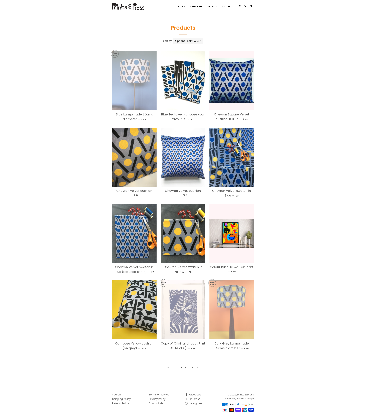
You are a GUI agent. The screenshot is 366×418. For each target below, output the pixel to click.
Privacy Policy (157, 399)
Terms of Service (159, 394)
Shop (210, 6)
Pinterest (194, 399)
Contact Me (156, 403)
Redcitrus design (245, 398)
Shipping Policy (121, 399)
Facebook (194, 394)
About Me (196, 6)
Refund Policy (120, 403)
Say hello (228, 6)
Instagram (195, 403)
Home (181, 6)
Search (116, 394)
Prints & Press (245, 394)
